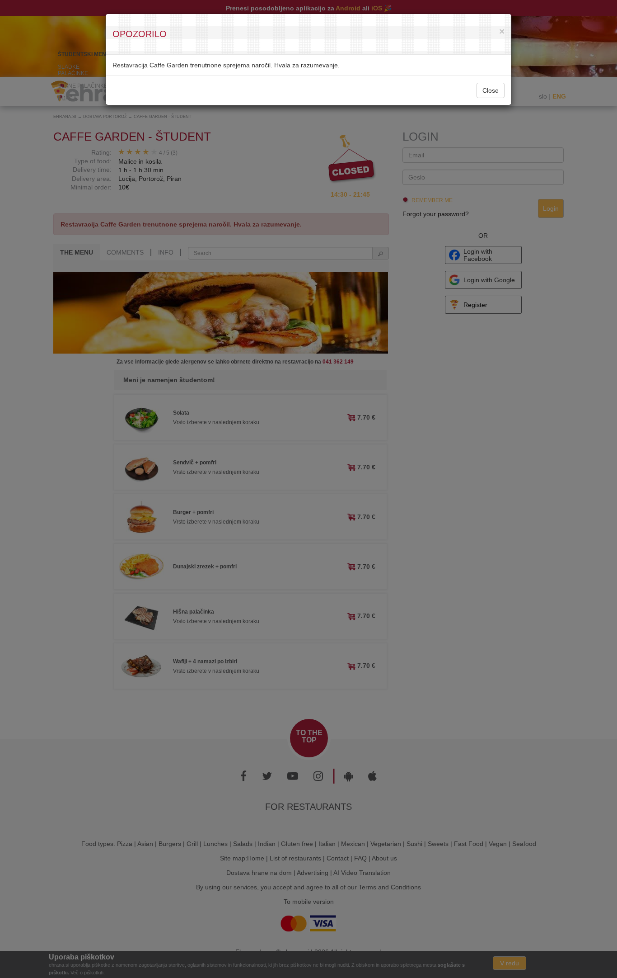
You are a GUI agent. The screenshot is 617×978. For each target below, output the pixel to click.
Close (490, 90)
